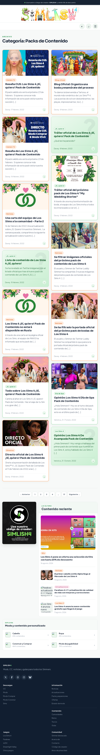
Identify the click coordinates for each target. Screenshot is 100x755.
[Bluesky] (30, 677)
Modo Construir (9, 700)
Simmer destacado (59, 736)
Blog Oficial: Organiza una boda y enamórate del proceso (74, 86)
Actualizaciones (58, 692)
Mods (5, 692)
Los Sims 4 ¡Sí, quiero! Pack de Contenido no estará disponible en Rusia (25, 327)
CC (4, 689)
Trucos (54, 722)
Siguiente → (74, 494)
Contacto (56, 743)
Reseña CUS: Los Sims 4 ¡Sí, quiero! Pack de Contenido (23, 86)
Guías (54, 725)
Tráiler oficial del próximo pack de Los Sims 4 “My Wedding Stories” (71, 193)
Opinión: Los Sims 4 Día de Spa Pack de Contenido (74, 399)
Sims (5, 703)
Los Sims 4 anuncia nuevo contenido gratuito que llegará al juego (72, 607)
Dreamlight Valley (9, 747)
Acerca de (56, 739)
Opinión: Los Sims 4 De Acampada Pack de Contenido (73, 437)
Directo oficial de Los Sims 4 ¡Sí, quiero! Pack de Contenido (25, 456)
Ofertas (55, 700)
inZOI (5, 743)
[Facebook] (11, 677)
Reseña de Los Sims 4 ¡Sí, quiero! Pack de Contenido (22, 152)
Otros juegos (8, 750)
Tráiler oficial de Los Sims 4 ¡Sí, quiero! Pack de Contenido (74, 134)
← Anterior (25, 494)
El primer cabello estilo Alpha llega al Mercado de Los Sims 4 (72, 575)
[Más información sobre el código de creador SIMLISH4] (19, 523)
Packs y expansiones (60, 696)
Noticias (55, 689)
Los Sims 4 (7, 736)
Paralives (6, 739)
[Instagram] (23, 677)
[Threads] (17, 677)
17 (64, 494)
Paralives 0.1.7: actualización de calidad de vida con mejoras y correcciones (73, 591)
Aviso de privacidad (59, 750)
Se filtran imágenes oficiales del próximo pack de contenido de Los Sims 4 (73, 260)
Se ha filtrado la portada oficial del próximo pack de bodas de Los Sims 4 (74, 331)
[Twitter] (5, 677)
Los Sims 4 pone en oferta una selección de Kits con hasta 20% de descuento (67, 558)
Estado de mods (58, 703)
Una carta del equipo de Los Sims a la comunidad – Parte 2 (24, 219)
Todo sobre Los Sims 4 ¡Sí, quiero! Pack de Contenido (22, 392)
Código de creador (59, 747)
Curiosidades (57, 714)
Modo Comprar (9, 696)
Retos (54, 718)
